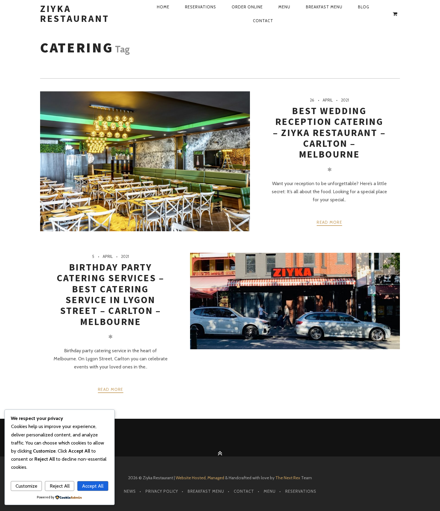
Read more (329, 222)
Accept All (93, 486)
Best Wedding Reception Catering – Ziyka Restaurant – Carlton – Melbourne (329, 132)
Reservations (200, 6)
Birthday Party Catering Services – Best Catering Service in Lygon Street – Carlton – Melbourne (111, 294)
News (130, 491)
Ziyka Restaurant (75, 14)
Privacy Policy (161, 491)
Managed (215, 477)
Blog (363, 6)
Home (163, 6)
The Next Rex (287, 477)
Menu (284, 6)
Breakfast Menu (324, 6)
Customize (26, 486)
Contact (263, 20)
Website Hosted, (191, 477)
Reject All (60, 486)
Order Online (247, 6)
